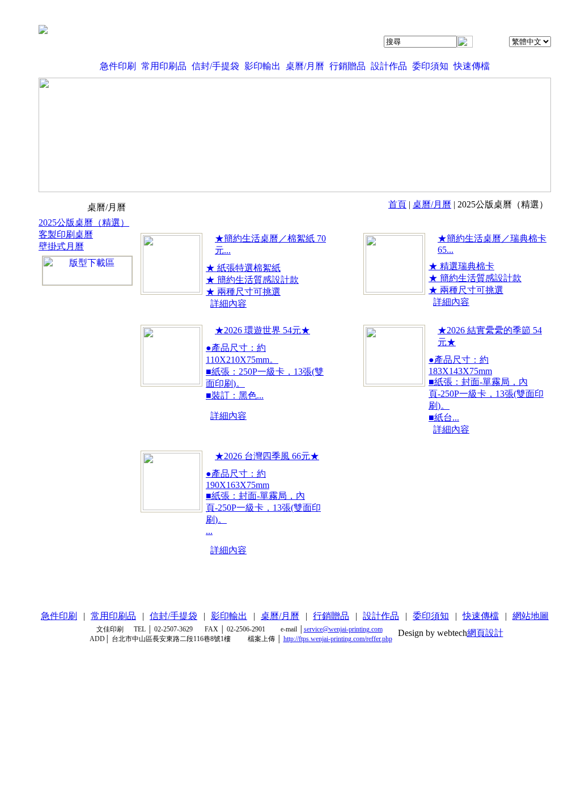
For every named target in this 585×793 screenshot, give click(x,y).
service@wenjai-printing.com (343, 629)
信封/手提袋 (215, 66)
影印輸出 (262, 66)
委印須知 (430, 66)
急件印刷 (118, 66)
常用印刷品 (163, 66)
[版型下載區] (87, 271)
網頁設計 (485, 633)
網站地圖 (530, 616)
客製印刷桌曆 (66, 234)
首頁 (397, 204)
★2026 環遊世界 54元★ (262, 330)
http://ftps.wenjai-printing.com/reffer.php (337, 639)
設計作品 (389, 66)
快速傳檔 (471, 66)
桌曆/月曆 (305, 66)
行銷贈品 (347, 66)
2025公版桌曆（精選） (84, 222)
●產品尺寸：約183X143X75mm (486, 388)
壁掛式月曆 (61, 246)
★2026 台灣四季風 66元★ (267, 456)
